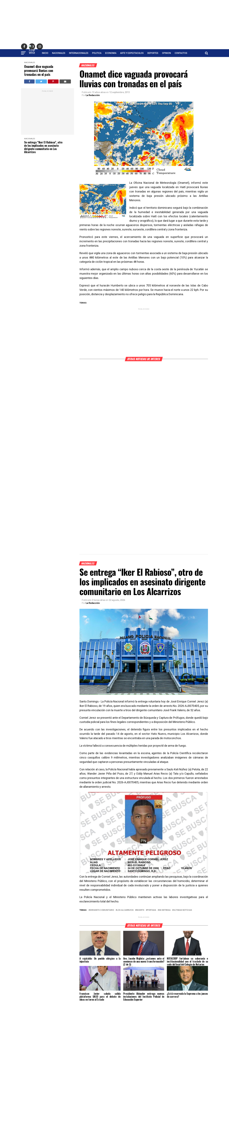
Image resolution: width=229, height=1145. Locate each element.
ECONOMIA (110, 53)
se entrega (165, 910)
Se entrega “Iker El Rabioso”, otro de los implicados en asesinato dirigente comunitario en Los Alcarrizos (43, 147)
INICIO (45, 53)
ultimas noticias (182, 910)
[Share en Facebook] (29, 81)
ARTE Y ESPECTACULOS (132, 53)
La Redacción (93, 95)
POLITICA (96, 53)
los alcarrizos (125, 910)
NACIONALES (58, 53)
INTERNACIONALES (78, 53)
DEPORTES (152, 53)
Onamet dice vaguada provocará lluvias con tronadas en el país (38, 70)
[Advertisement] (114, 22)
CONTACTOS (181, 53)
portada (151, 910)
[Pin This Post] (53, 81)
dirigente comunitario (102, 910)
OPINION (166, 53)
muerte (140, 910)
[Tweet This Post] (41, 81)
